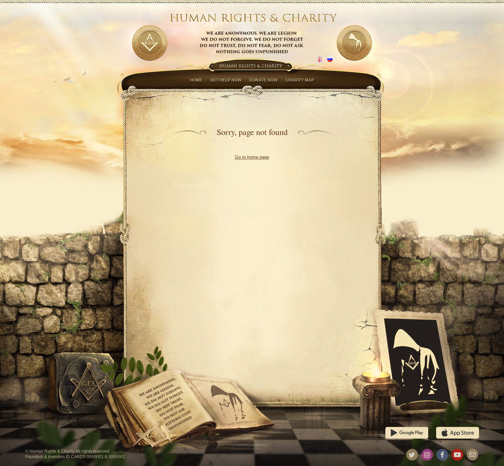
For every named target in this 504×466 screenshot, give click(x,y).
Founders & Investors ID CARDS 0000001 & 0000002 (75, 456)
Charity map (299, 80)
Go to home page (252, 157)
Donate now (263, 80)
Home (196, 80)
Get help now (225, 80)
